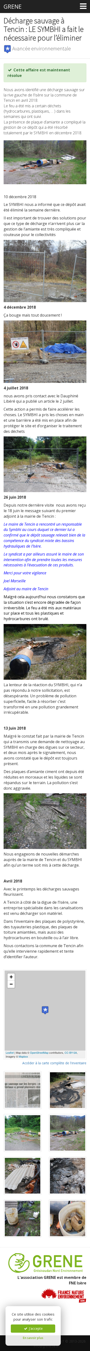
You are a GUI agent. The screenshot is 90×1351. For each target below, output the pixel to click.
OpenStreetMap (39, 1052)
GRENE (13, 6)
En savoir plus (33, 1338)
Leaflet (10, 1052)
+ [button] (11, 977)
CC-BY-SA (71, 1052)
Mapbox (23, 1056)
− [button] (11, 984)
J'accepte (35, 1328)
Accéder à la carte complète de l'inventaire (54, 1063)
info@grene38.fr (46, 1346)
